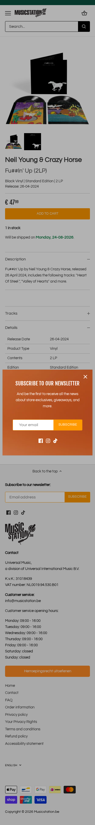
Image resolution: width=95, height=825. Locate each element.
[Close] (85, 376)
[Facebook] (41, 440)
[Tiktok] (55, 440)
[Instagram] (48, 440)
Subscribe (68, 424)
